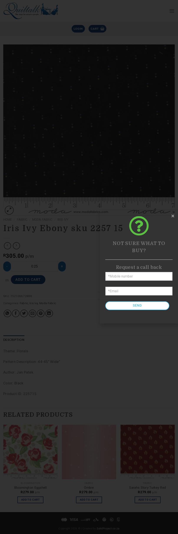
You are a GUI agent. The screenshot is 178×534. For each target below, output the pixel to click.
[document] (89, 267)
